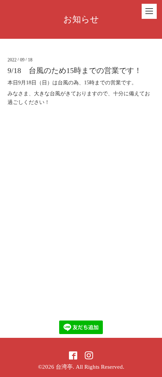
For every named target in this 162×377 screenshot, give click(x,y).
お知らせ (81, 19)
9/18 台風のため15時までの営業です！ (75, 70)
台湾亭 (64, 367)
